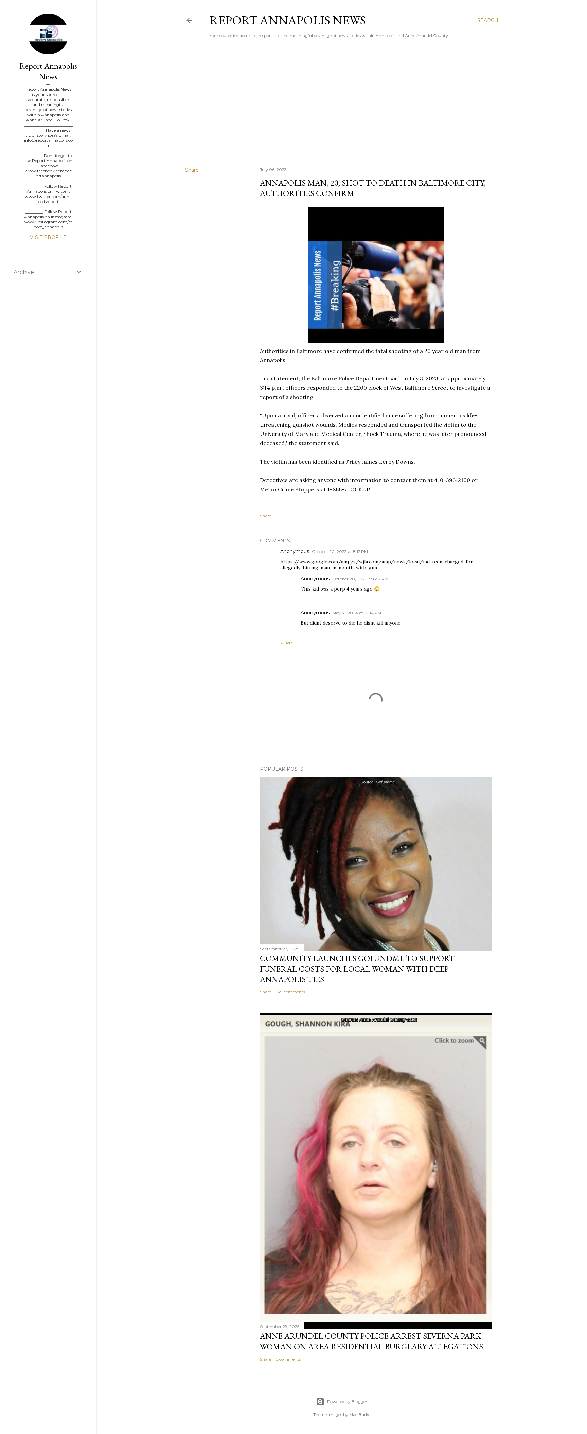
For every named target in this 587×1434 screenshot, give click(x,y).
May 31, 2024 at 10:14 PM (356, 612)
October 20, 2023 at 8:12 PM (340, 551)
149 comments (290, 991)
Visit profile (48, 237)
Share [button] (192, 170)
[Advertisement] (342, 102)
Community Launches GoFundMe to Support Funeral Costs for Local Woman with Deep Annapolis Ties (357, 969)
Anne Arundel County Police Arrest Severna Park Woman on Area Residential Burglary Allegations (371, 1341)
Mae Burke (359, 1414)
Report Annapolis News (288, 20)
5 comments (288, 1359)
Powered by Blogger (347, 1401)
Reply (287, 642)
